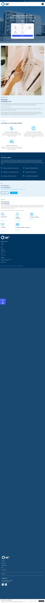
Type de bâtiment (22, 24)
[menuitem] (2, 573)
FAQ (1, 253)
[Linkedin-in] (6, 585)
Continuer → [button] (22, 35)
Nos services (3, 250)
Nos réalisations (4, 565)
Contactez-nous (4, 569)
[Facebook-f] (3, 585)
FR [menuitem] (4, 573)
